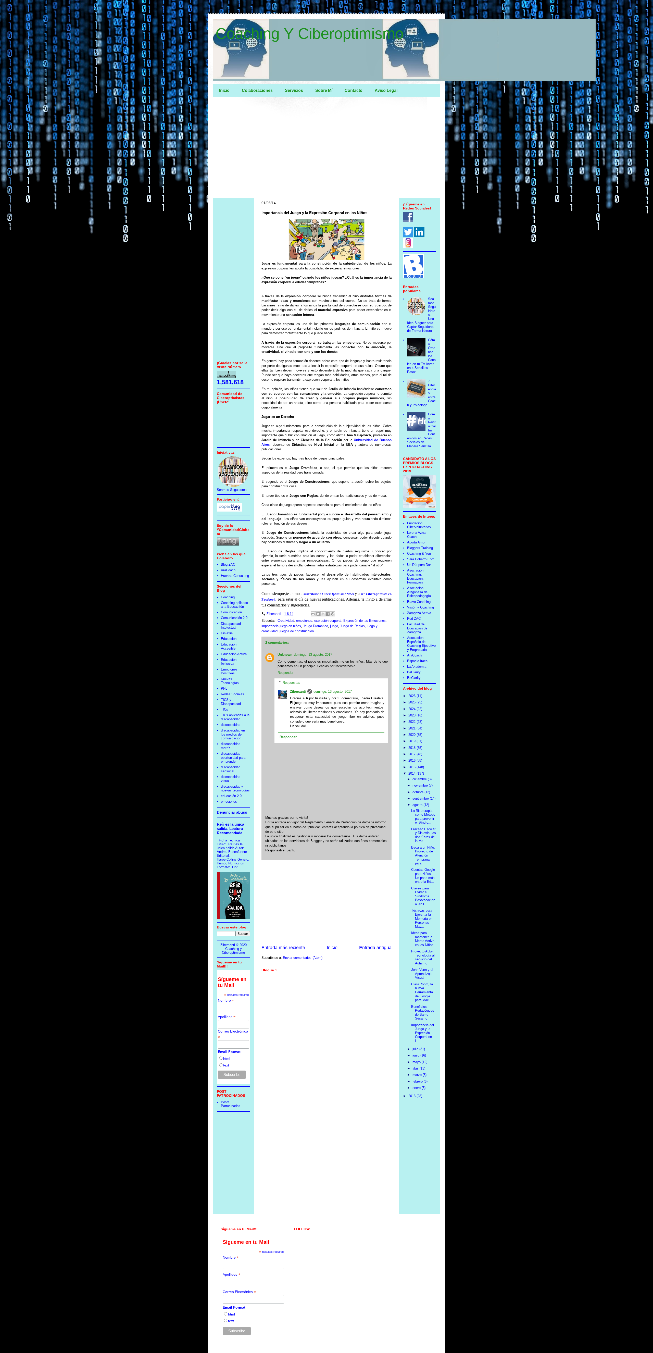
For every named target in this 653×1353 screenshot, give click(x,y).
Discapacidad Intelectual (231, 626)
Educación (228, 639)
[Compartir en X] (322, 613)
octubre (418, 792)
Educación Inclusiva (228, 662)
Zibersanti (298, 691)
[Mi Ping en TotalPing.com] (228, 544)
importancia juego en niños (281, 626)
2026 (412, 696)
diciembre (420, 779)
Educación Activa (234, 654)
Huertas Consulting (235, 576)
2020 (412, 735)
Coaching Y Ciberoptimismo (310, 33)
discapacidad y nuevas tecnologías (235, 788)
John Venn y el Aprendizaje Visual (422, 973)
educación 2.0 (231, 796)
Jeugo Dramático (315, 626)
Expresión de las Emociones (364, 621)
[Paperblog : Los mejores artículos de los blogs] (229, 510)
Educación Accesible (228, 646)
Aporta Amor (416, 542)
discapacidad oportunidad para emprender (233, 757)
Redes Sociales (232, 694)
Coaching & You (419, 553)
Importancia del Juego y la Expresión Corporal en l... (422, 1033)
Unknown (285, 654)
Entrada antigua (375, 947)
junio (416, 1055)
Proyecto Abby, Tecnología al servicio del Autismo (423, 957)
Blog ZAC (228, 564)
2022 (412, 722)
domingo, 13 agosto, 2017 (313, 654)
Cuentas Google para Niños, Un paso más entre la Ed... (423, 876)
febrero (418, 1081)
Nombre (226, 1000)
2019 (412, 741)
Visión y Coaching (420, 607)
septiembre (421, 798)
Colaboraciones (257, 90)
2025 (412, 702)
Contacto (353, 90)
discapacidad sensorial (230, 769)
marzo (417, 1075)
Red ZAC (414, 618)
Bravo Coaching (419, 602)
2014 (412, 773)
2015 (412, 767)
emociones (304, 621)
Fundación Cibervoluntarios (419, 525)
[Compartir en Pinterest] (332, 613)
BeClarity (414, 672)
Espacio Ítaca (417, 661)
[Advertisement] (326, 149)
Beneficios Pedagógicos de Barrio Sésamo (422, 1013)
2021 (412, 728)
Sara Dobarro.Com (420, 559)
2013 (412, 1096)
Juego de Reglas (352, 626)
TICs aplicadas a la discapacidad (235, 717)
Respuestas (291, 682)
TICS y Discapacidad (231, 702)
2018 (412, 748)
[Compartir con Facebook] (327, 613)
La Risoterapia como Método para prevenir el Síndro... (423, 817)
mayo (417, 1062)
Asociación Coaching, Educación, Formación (415, 576)
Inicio (224, 90)
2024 (412, 709)
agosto (417, 805)
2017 (412, 754)
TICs (224, 709)
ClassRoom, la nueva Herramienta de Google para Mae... (422, 992)
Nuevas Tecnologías (230, 681)
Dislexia (227, 633)
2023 (412, 715)
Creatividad (286, 621)
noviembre (420, 785)
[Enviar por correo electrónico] (313, 613)
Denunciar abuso (232, 812)
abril (416, 1068)
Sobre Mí (323, 90)
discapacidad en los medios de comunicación (233, 734)
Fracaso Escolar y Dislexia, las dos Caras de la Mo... (423, 835)
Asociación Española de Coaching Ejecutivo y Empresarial (421, 644)
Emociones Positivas (229, 671)
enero (417, 1088)
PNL (224, 688)
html (226, 1059)
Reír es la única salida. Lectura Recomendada (230, 828)
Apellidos (226, 1016)
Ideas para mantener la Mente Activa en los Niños (422, 939)
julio (415, 1049)
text (226, 1065)
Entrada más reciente (283, 947)
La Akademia (416, 666)
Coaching (228, 597)
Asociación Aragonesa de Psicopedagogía (419, 592)
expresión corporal (327, 621)
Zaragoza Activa (419, 613)
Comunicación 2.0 (234, 618)
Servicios (294, 90)
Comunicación (231, 612)
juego (334, 626)
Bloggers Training (420, 548)
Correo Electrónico (233, 1034)
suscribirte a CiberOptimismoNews (329, 594)
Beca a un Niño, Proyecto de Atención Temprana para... (423, 855)
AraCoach (228, 570)
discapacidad (230, 725)
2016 (412, 760)
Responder (285, 673)
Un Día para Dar (419, 565)
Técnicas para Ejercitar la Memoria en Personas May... (421, 918)
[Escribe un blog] (318, 613)
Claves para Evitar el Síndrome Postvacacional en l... (423, 896)
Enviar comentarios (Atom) (302, 958)
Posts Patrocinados (230, 1104)
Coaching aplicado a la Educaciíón (234, 605)
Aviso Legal (386, 90)
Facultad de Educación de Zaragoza (417, 628)
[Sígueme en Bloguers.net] (413, 277)
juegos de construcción (297, 631)
